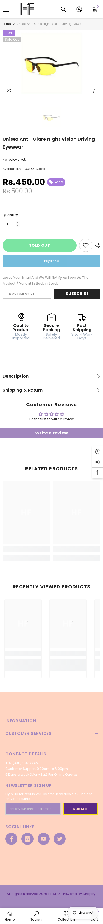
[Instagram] (27, 839)
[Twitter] (60, 839)
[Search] (63, 9)
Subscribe (77, 293)
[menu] (6, 9)
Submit (80, 808)
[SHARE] (96, 245)
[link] (26, 549)
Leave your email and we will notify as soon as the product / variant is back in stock (45, 280)
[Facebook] (11, 839)
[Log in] (79, 9)
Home (7, 24)
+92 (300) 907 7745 (21, 763)
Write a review (51, 433)
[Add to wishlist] (85, 245)
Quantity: (11, 215)
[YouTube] (44, 839)
